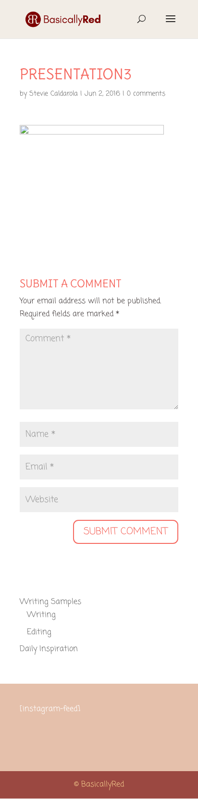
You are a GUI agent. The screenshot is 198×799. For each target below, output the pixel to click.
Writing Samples (50, 602)
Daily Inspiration (49, 649)
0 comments (146, 94)
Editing (39, 632)
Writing (41, 615)
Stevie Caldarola (53, 94)
